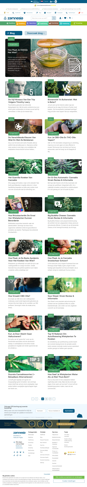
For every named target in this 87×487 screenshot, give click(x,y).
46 (46, 399)
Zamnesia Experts (44, 457)
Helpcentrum (55, 434)
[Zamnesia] (16, 18)
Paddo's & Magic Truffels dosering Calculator (68, 440)
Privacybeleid (26, 417)
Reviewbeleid (55, 458)
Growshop (30, 447)
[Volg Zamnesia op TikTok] (14, 455)
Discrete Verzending (44, 460)
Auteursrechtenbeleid (57, 466)
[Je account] (61, 18)
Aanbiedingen (31, 453)
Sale (29, 455)
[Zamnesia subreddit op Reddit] (17, 455)
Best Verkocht (43, 442)
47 (50, 399)
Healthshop (31, 440)
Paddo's (30, 445)
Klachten (54, 463)
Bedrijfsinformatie (56, 437)
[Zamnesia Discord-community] (20, 455)
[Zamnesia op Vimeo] (20, 452)
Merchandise (31, 450)
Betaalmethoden (56, 440)
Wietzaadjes (31, 434)
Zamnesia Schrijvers (44, 454)
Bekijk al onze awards (65, 424)
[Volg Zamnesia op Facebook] (14, 452)
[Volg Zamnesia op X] (23, 452)
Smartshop (30, 442)
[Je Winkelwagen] (71, 18)
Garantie (54, 460)
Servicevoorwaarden (40, 417)
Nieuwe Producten (44, 440)
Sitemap (42, 462)
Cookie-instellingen (68, 481)
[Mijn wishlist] (65, 18)
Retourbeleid (55, 455)
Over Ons (42, 445)
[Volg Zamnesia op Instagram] (17, 452)
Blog (41, 437)
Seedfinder (42, 434)
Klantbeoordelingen (44, 447)
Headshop (30, 437)
